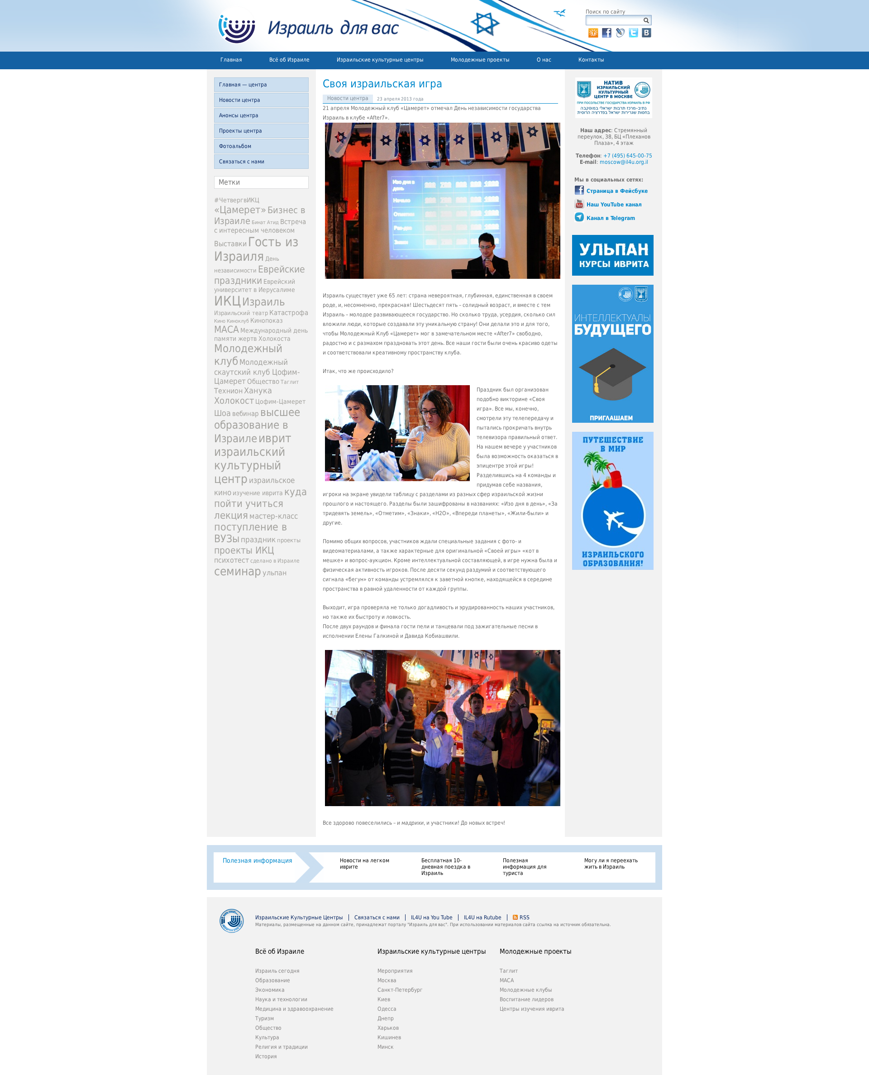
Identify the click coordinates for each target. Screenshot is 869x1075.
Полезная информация (257, 860)
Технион (228, 391)
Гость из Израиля (256, 248)
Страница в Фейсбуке (617, 191)
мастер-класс (273, 516)
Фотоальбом (235, 146)
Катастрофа (288, 313)
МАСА (226, 329)
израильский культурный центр (249, 465)
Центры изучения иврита (532, 1009)
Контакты (591, 60)
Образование (272, 980)
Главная (231, 60)
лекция (231, 515)
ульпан (274, 573)
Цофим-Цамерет (280, 401)
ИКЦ (227, 301)
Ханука (258, 390)
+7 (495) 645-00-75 (627, 156)
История (266, 1056)
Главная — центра (243, 84)
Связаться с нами (241, 161)
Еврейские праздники (259, 274)
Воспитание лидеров (527, 999)
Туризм (264, 1018)
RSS (525, 917)
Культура (267, 1037)
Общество (263, 381)
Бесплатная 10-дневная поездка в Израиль (445, 866)
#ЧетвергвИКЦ (236, 200)
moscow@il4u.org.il (624, 162)
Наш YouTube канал (614, 204)
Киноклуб (238, 321)
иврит (274, 438)
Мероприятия (395, 971)
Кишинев (389, 1037)
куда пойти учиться (260, 497)
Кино (219, 321)
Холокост (234, 400)
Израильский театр (241, 313)
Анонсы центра (238, 115)
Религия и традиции (281, 1047)
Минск (385, 1047)
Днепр (385, 1018)
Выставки (230, 244)
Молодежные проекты (480, 60)
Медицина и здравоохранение (294, 1009)
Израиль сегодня (277, 971)
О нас (544, 60)
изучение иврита (258, 493)
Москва (386, 980)
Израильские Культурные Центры (299, 917)
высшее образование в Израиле (257, 425)
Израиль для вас (303, 26)
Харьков (388, 1028)
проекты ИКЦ (244, 550)
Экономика (270, 990)
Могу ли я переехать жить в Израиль (611, 863)
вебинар (245, 414)
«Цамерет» (240, 209)
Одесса (386, 1009)
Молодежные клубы (526, 990)
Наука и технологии (281, 999)
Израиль (263, 302)
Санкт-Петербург (400, 990)
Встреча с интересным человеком (260, 226)
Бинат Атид (265, 222)
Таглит (290, 382)
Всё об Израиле (289, 60)
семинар (237, 571)
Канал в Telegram (611, 218)
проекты (289, 540)
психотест (231, 560)
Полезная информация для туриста (525, 866)
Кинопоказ (266, 320)
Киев (383, 999)
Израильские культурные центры (380, 60)
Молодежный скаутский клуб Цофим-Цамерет (257, 372)
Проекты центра (240, 131)
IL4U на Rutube (482, 917)
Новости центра (239, 100)
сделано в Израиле (275, 561)
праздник (258, 539)
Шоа (222, 413)
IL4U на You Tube (432, 917)
